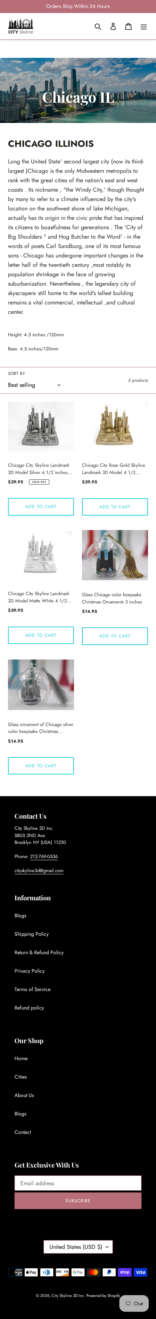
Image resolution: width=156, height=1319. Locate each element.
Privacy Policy (30, 970)
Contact (23, 1132)
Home (21, 1058)
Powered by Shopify (103, 1295)
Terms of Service (32, 989)
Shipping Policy (32, 934)
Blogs (20, 915)
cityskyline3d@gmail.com (39, 870)
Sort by (16, 373)
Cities (21, 1076)
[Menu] (143, 26)
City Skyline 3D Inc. (68, 1295)
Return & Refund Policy (39, 952)
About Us (24, 1095)
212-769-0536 (44, 856)
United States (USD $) (75, 1247)
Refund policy (29, 1007)
